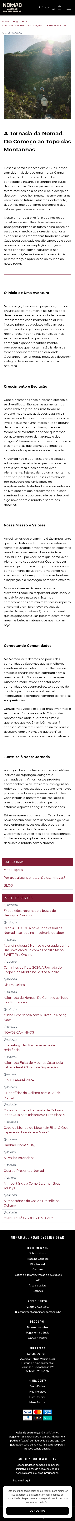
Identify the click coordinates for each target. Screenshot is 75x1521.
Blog (15, 21)
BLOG (25, 21)
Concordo (38, 1510)
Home (5, 21)
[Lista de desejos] (41, 7)
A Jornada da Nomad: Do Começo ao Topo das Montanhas (34, 25)
